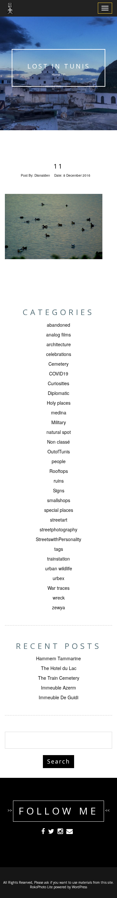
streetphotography (58, 529)
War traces (58, 588)
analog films (58, 334)
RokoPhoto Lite (41, 887)
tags (58, 549)
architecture (58, 344)
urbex (58, 578)
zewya (58, 607)
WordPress (79, 887)
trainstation (58, 558)
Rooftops (58, 471)
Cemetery (58, 363)
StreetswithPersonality (58, 539)
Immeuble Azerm (58, 687)
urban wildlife (58, 568)
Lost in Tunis (58, 66)
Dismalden (42, 175)
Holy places (59, 402)
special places (58, 510)
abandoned (58, 325)
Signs (58, 490)
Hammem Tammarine (58, 658)
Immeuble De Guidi (58, 697)
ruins (59, 480)
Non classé (58, 441)
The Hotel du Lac (58, 668)
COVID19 (58, 373)
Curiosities (58, 383)
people (59, 461)
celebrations (58, 354)
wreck (59, 597)
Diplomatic (58, 393)
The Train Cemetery (58, 678)
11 (58, 166)
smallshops (58, 500)
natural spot (58, 432)
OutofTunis (58, 451)
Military (58, 422)
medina (58, 412)
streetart (58, 519)
